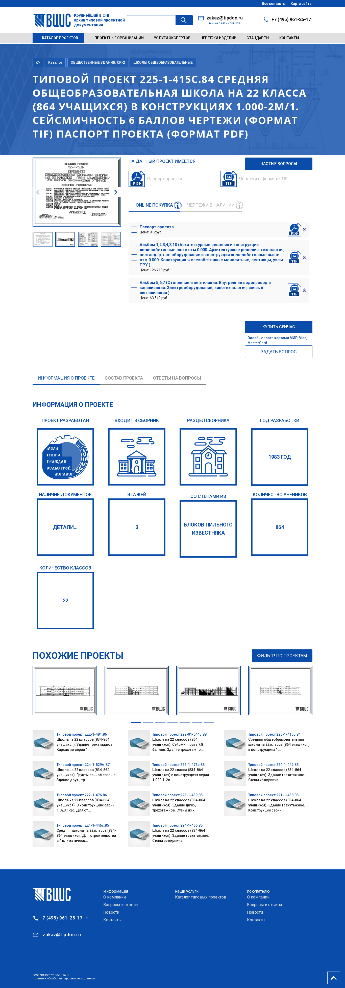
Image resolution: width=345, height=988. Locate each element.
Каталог (55, 62)
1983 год (279, 457)
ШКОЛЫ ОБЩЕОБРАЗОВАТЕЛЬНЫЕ (163, 62)
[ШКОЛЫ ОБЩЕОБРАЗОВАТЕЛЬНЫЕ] (208, 457)
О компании (114, 897)
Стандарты (258, 38)
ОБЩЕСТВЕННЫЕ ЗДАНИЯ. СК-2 (98, 62)
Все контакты (274, 4)
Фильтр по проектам (282, 655)
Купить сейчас (278, 326)
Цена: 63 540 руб (205, 290)
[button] (116, 192)
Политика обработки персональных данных (64, 978)
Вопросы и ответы (120, 904)
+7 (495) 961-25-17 (291, 19)
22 (65, 601)
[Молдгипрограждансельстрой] (65, 457)
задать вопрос (279, 351)
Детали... (65, 527)
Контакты (289, 38)
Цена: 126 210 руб (212, 257)
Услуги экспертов (172, 38)
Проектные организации (119, 38)
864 (280, 527)
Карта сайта (301, 4)
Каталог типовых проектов (200, 897)
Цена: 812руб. (157, 229)
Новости (111, 912)
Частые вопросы (278, 163)
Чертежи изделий (218, 38)
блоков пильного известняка (208, 529)
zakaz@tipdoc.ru (225, 17)
